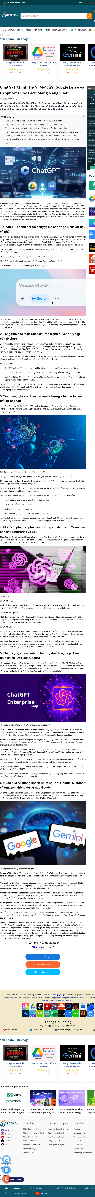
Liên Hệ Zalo (43, 957)
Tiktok (7, 1141)
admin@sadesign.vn (18, 1193)
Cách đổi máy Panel (56, 1133)
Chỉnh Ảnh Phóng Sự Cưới (33, 1133)
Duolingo (53, 1000)
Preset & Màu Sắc (30, 1141)
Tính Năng (28, 1123)
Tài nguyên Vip (79, 1133)
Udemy (60, 1000)
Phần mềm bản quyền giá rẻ (55, 995)
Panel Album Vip (80, 1137)
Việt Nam (44, 1193)
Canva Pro (45, 997)
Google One (56, 997)
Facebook (9, 1130)
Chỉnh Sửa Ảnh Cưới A (32, 1129)
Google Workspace (70, 997)
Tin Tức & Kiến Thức (82, 30)
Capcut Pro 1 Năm (13, 2)
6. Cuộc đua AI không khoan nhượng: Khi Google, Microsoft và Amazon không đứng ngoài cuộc (42, 141)
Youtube (8, 1137)
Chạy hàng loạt (54, 1141)
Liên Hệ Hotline (42, 964)
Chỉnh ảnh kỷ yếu (30, 1148)
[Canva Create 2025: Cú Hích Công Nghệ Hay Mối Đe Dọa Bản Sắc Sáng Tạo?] (43, 1098)
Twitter (8, 1144)
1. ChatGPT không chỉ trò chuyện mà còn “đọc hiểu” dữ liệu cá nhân (32, 121)
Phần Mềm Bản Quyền (58, 30)
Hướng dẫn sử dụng (56, 1144)
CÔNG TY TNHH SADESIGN (64, 1188)
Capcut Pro (35, 997)
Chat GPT (26, 997)
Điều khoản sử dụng (12, 1188)
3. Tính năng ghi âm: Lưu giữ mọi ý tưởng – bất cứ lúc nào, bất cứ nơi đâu (35, 128)
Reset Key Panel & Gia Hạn (58, 1129)
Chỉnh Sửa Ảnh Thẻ (30, 1137)
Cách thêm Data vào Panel (58, 1137)
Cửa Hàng (79, 1123)
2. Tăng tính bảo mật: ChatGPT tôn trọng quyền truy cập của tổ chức (33, 124)
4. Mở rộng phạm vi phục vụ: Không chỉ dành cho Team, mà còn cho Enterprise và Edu (40, 132)
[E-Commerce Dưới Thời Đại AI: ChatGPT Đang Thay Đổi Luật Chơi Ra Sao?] (72, 1098)
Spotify (45, 1000)
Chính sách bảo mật (37, 1188)
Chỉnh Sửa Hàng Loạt (31, 1144)
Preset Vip (78, 1129)
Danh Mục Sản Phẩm (14, 30)
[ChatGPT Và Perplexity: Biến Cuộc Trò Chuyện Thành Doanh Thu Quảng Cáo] (14, 1098)
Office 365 (83, 997)
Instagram (9, 1134)
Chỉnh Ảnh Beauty (30, 1152)
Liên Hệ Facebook (42, 972)
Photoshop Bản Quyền (83, 1152)
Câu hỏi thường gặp (58, 1123)
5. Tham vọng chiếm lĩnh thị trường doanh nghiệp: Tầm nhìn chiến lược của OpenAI (39, 135)
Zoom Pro (69, 1000)
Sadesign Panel (35, 30)
